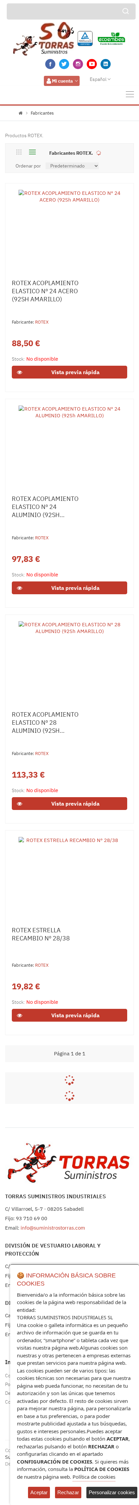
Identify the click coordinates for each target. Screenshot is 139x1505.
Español (98, 79)
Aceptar (39, 1492)
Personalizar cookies (112, 1492)
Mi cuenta (62, 81)
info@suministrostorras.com (53, 1228)
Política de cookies (94, 1476)
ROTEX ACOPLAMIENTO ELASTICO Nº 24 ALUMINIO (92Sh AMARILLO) (45, 507)
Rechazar (68, 1492)
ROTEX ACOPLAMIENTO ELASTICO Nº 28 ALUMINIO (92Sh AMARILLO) (45, 723)
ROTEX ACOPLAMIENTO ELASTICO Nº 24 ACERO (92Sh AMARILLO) (45, 291)
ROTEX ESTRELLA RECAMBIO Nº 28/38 (41, 934)
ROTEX (42, 322)
